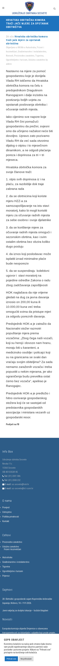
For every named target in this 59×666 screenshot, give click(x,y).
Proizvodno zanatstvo (24, 55)
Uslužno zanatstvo (36, 60)
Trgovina (39, 55)
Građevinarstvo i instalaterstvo (32, 51)
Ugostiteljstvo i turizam (16, 60)
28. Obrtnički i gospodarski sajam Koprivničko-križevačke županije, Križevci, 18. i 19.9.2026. (27, 601)
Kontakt (5, 521)
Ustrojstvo (7, 512)
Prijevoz (6, 576)
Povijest (6, 507)
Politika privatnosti (10, 517)
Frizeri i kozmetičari (12, 549)
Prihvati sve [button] (11, 659)
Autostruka (31, 47)
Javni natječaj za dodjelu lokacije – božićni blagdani (25, 610)
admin (9, 64)
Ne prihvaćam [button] (26, 659)
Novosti (9, 55)
